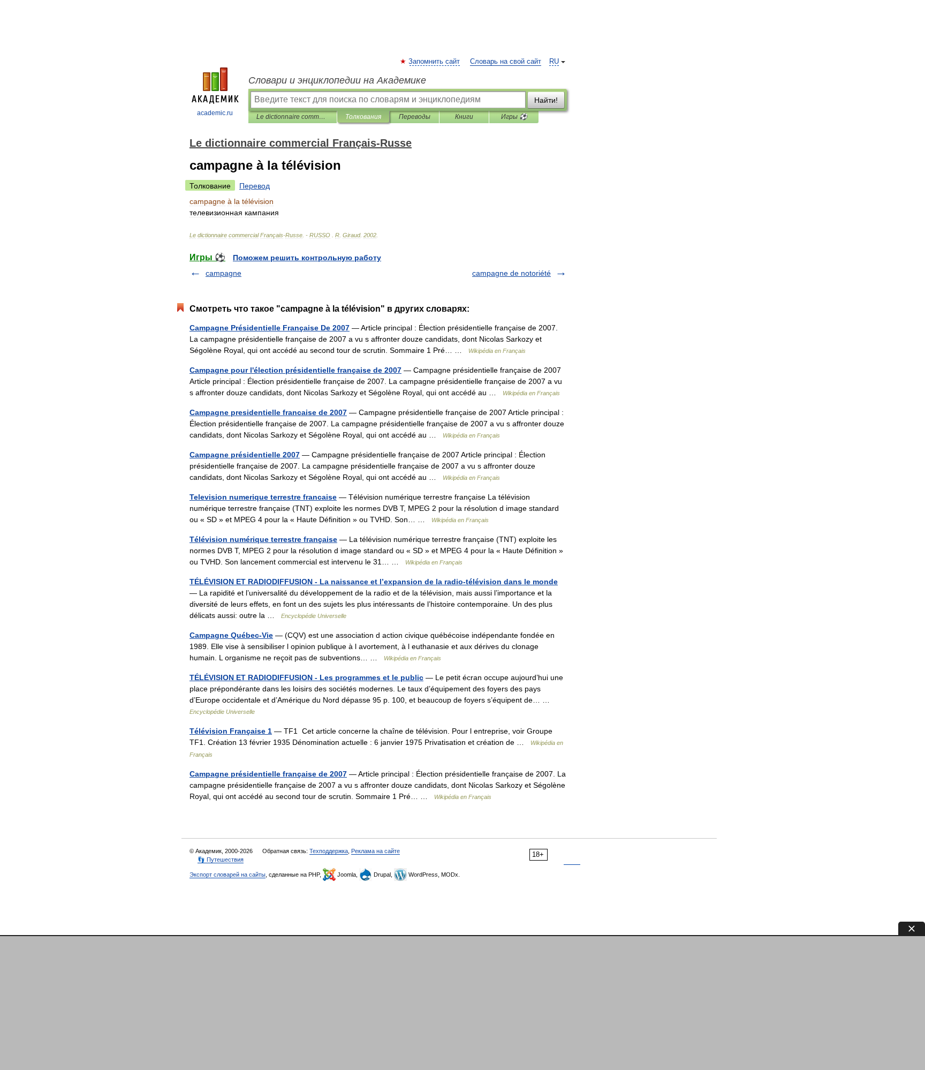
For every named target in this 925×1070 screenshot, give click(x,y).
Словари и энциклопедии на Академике (337, 80)
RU (554, 61)
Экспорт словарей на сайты (227, 874)
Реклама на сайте (375, 851)
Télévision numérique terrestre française (263, 539)
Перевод (254, 186)
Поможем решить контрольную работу (307, 257)
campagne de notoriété (511, 273)
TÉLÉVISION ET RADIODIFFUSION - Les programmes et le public (306, 677)
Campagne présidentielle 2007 (244, 454)
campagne (223, 273)
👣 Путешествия (221, 859)
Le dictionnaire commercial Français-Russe (292, 116)
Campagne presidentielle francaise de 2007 (268, 412)
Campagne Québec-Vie (231, 635)
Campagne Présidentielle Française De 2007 (269, 327)
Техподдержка (328, 851)
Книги (464, 116)
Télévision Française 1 (230, 731)
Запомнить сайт (435, 61)
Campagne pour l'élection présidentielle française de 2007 (295, 370)
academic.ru (215, 113)
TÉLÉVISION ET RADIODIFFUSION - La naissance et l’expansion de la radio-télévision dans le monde (373, 581)
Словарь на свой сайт (505, 61)
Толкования (363, 116)
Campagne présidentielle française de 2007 (268, 774)
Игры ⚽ (514, 116)
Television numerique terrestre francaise (263, 497)
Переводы (414, 116)
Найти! (546, 100)
